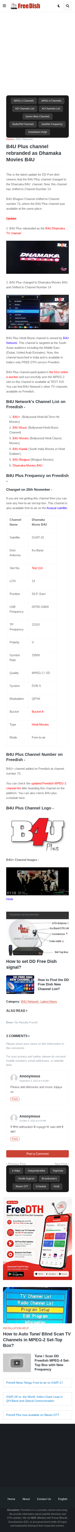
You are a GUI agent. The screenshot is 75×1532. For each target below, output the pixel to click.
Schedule (41, 1186)
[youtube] (33, 1477)
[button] (4, 5)
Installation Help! (37, 132)
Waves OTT (22, 1186)
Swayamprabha (36, 1170)
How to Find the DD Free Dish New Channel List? (53, 984)
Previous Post (17, 1163)
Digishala (58, 1170)
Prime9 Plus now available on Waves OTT (32, 1414)
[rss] (63, 1477)
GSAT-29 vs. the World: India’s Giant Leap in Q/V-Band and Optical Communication (34, 1398)
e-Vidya (16, 1170)
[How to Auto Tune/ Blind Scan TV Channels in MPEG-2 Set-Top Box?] (37, 1305)
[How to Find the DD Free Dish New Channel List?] (20, 984)
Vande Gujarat (26, 1178)
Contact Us (44, 1499)
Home (10, 139)
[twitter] (23, 1477)
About (26, 1499)
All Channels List (51, 108)
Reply (15, 1099)
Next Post (61, 1163)
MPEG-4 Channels (51, 100)
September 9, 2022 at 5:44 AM (34, 1081)
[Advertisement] (37, 49)
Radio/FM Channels (23, 124)
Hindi (56, 1186)
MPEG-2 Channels (24, 100)
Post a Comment (37, 1153)
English (62, 1499)
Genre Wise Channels (38, 116)
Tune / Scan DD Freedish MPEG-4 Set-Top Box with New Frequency (52, 1362)
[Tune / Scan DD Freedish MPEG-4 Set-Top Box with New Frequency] (17, 1363)
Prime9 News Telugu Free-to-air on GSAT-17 (34, 1382)
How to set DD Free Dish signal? (31, 964)
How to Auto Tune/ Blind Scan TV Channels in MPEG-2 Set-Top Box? (37, 1339)
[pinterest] (53, 1477)
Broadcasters (49, 1178)
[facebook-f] (13, 1477)
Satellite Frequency (52, 124)
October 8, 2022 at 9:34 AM (32, 1121)
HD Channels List (24, 108)
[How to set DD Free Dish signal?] (37, 937)
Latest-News (48, 1001)
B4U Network (24, 139)
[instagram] (43, 1477)
